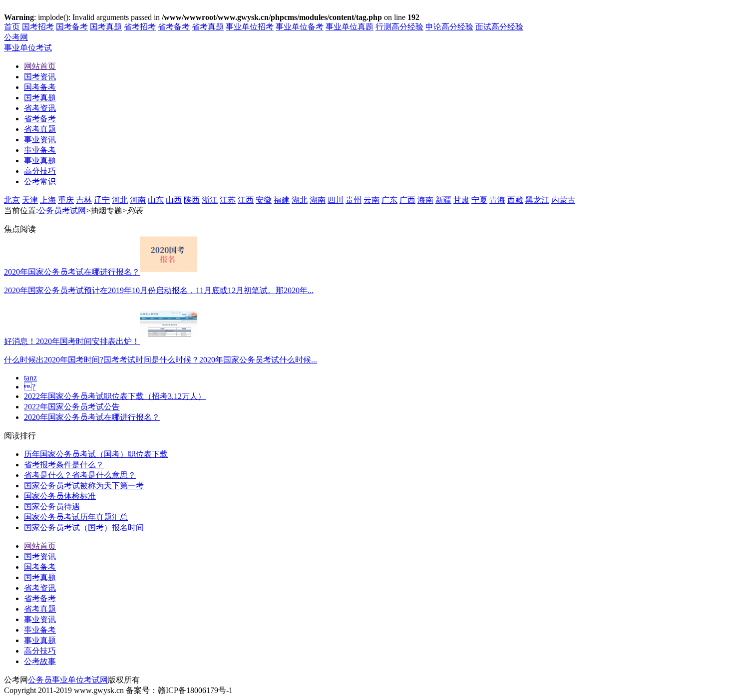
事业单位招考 (250, 26)
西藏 (515, 200)
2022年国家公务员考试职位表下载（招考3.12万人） (115, 396)
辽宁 (102, 200)
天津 (30, 200)
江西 (246, 200)
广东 (389, 200)
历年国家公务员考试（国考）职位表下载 (96, 454)
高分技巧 (40, 651)
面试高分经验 (499, 26)
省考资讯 (40, 588)
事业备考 (40, 630)
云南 (371, 200)
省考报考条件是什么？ (64, 464)
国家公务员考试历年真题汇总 (76, 517)
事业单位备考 (300, 26)
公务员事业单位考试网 (68, 680)
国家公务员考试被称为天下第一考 (84, 485)
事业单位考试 (28, 47)
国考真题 (106, 26)
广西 (407, 200)
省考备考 (174, 26)
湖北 (300, 200)
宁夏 (479, 200)
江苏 (228, 200)
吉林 (84, 200)
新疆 (443, 200)
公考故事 (40, 661)
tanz (30, 377)
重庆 (66, 200)
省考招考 (140, 26)
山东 (156, 200)
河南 (138, 200)
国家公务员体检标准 (60, 496)
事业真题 (40, 640)
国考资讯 (40, 556)
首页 (12, 26)
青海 (497, 200)
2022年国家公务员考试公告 (72, 406)
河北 (120, 200)
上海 (48, 200)
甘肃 (461, 200)
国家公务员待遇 (52, 506)
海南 (425, 200)
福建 (282, 200)
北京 (12, 200)
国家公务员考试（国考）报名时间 (84, 527)
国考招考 (38, 26)
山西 (174, 200)
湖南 (318, 200)
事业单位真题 (349, 26)
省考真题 (208, 26)
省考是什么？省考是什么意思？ (80, 475)
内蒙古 (563, 200)
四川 (336, 200)
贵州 (354, 200)
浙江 (210, 200)
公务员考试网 (62, 210)
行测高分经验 (399, 26)
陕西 (192, 200)
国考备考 (72, 26)
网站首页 (40, 546)
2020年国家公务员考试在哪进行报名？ (92, 417)
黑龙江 (537, 200)
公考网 (16, 37)
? (29, 386)
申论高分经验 (449, 26)
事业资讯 (40, 619)
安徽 (264, 200)
